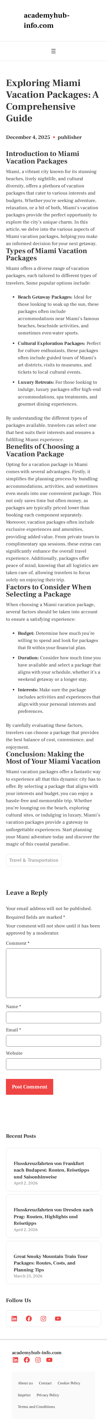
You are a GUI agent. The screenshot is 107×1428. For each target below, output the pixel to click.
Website (14, 1053)
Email (13, 1030)
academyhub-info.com (37, 1353)
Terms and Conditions (36, 1406)
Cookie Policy (69, 1383)
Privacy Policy (48, 1395)
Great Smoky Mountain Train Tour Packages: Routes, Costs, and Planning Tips (51, 1263)
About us (25, 1383)
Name (13, 1007)
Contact (45, 1383)
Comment (17, 943)
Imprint (24, 1395)
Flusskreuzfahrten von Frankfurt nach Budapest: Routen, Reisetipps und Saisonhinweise (51, 1170)
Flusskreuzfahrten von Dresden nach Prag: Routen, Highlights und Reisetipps (53, 1216)
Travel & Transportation (33, 860)
